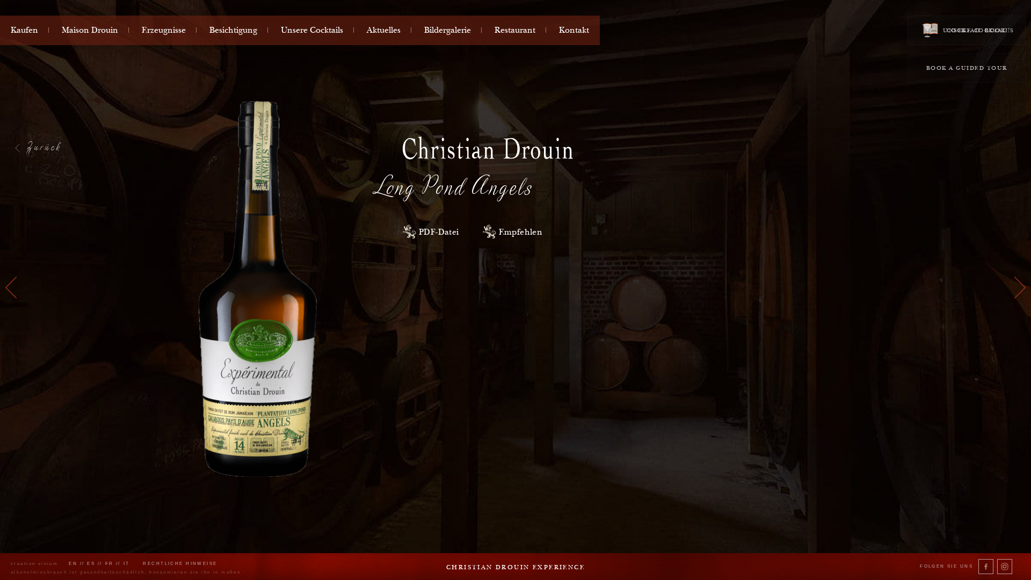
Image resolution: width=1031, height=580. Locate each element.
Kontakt (574, 30)
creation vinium (34, 563)
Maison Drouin (90, 30)
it (127, 563)
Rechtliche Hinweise (180, 563)
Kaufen (24, 30)
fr (109, 563)
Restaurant (515, 30)
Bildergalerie (447, 30)
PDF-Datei (439, 232)
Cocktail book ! (977, 30)
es (91, 563)
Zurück (44, 147)
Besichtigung (233, 30)
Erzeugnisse (164, 30)
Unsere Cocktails (312, 30)
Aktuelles (384, 30)
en (73, 563)
